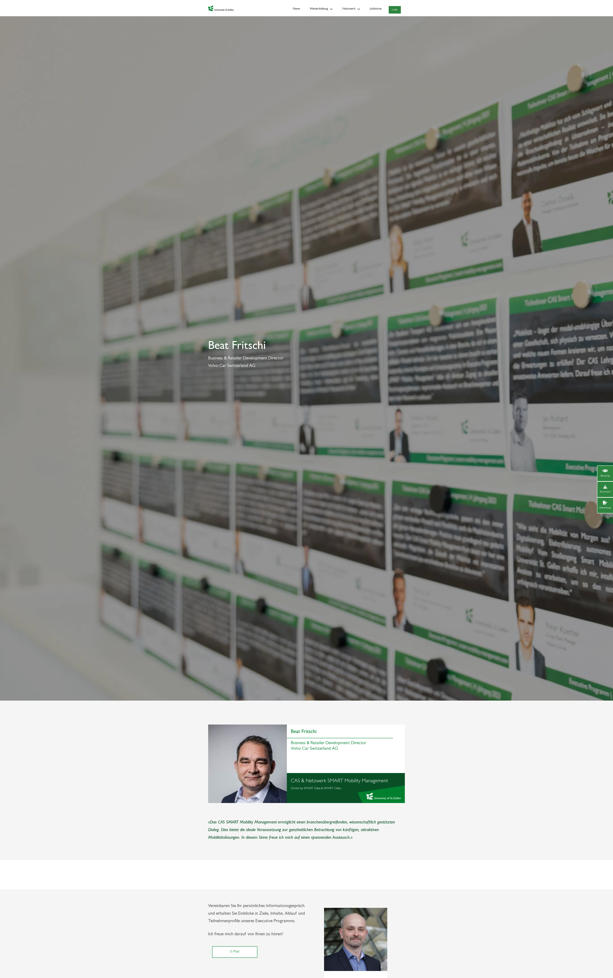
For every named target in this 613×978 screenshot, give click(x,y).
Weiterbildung (319, 9)
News (296, 9)
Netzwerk (349, 9)
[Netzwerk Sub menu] (358, 9)
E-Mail (234, 952)
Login (395, 9)
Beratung (605, 476)
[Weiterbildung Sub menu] (331, 9)
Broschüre (605, 492)
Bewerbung (605, 508)
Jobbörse (376, 9)
